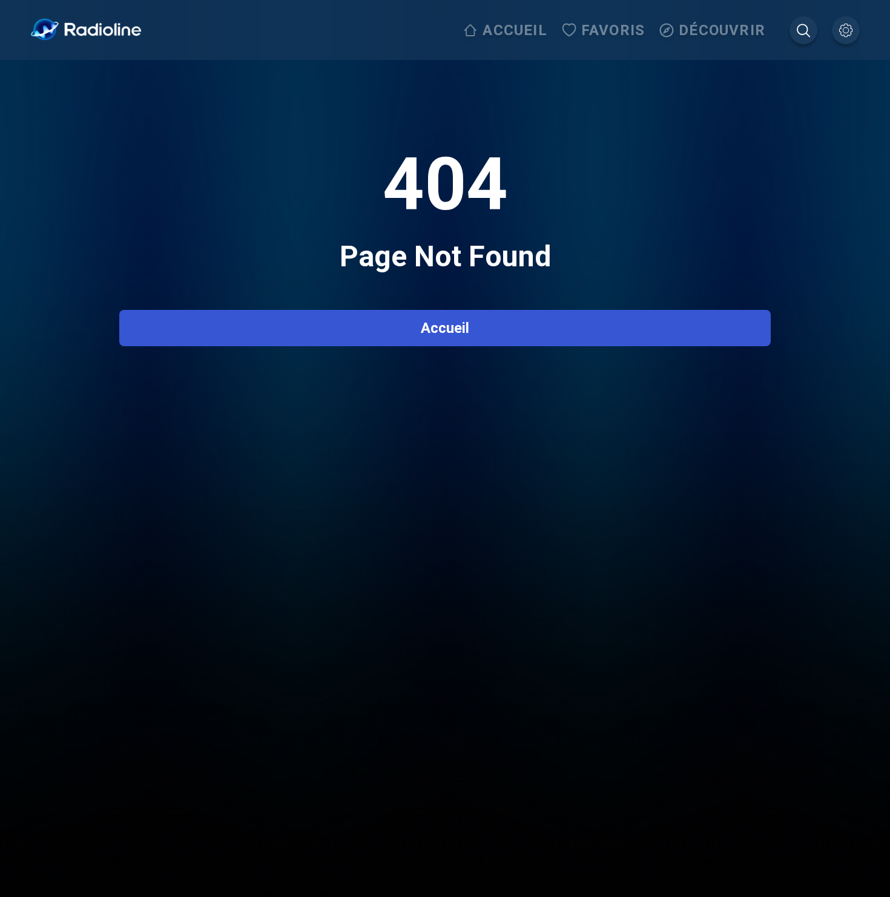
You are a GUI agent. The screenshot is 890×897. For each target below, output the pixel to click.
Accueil (445, 328)
